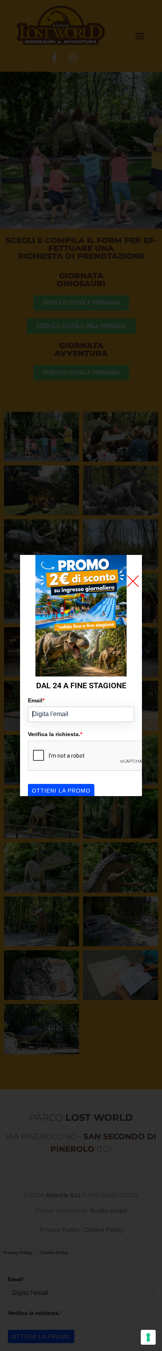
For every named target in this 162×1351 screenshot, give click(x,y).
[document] (81, 675)
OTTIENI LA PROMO (61, 790)
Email (36, 700)
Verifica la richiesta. (55, 734)
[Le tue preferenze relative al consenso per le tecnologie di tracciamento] (148, 1337)
